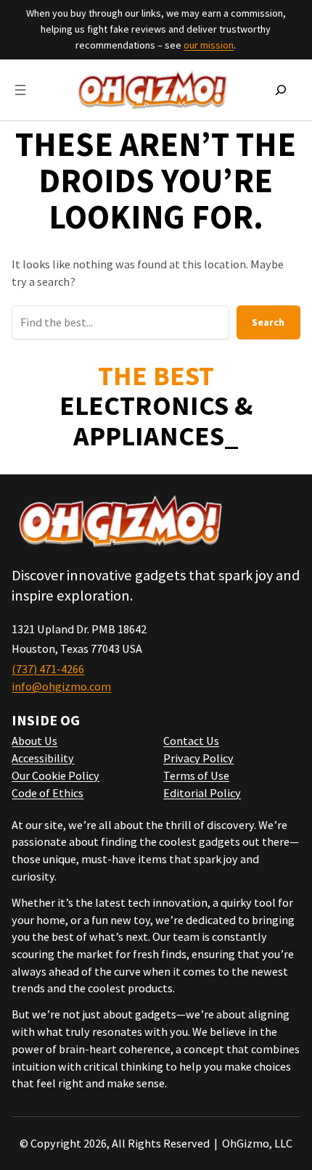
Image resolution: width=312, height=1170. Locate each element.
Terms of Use (196, 775)
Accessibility (43, 758)
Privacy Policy (198, 758)
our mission (209, 45)
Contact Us (191, 740)
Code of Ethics (47, 793)
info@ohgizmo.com (61, 686)
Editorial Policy (202, 793)
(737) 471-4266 (48, 669)
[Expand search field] (280, 90)
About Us (34, 740)
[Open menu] (20, 90)
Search (268, 322)
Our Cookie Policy (55, 775)
